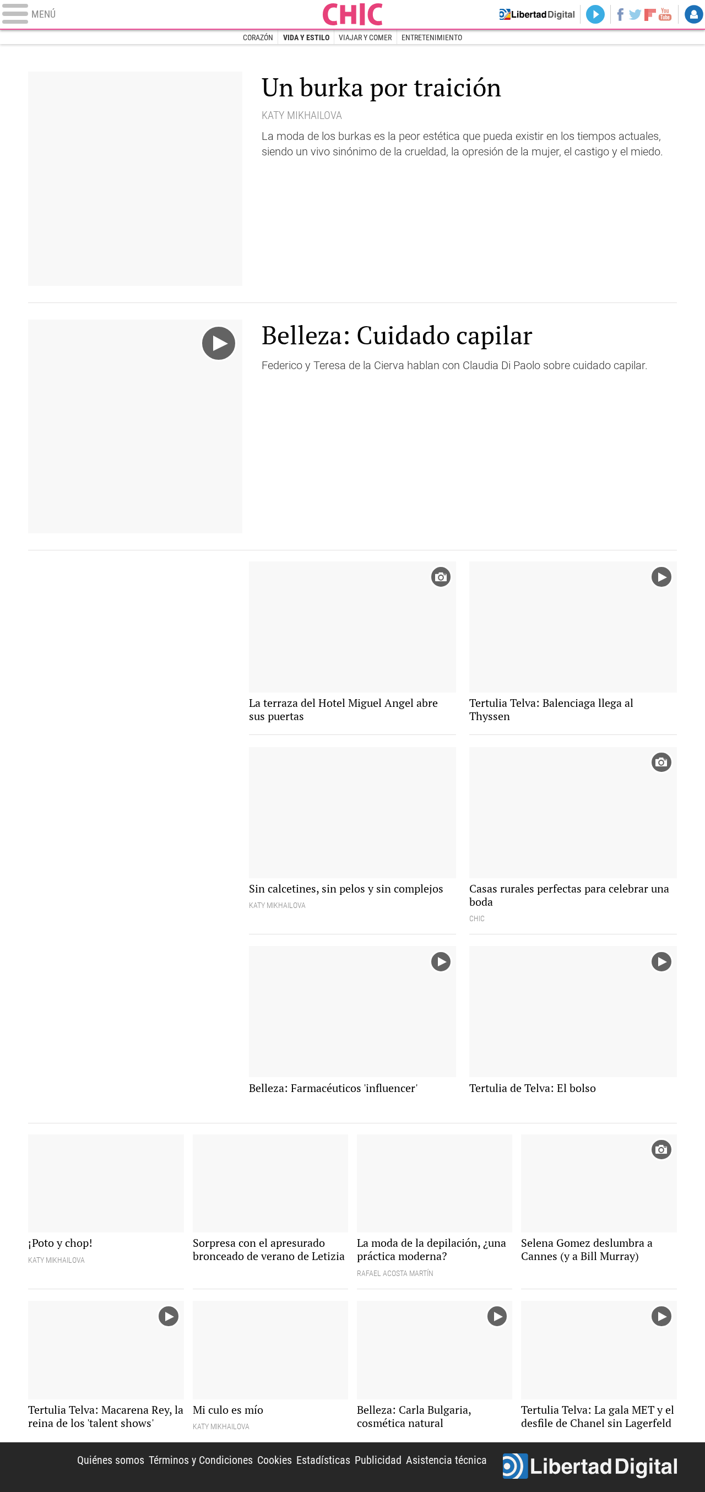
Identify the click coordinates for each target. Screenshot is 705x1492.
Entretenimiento (432, 37)
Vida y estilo (306, 37)
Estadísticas (323, 1460)
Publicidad (378, 1460)
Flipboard (650, 14)
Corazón (258, 37)
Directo (595, 14)
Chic (352, 14)
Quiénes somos (110, 1460)
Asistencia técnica (446, 1460)
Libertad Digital (590, 1467)
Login (694, 14)
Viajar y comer (365, 37)
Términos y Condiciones (201, 1460)
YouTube (665, 14)
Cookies (274, 1460)
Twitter (635, 14)
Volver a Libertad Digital (537, 14)
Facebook (619, 14)
